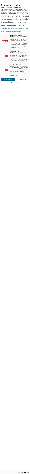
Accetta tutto (8, 79)
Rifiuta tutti (23, 79)
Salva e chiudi (15, 83)
